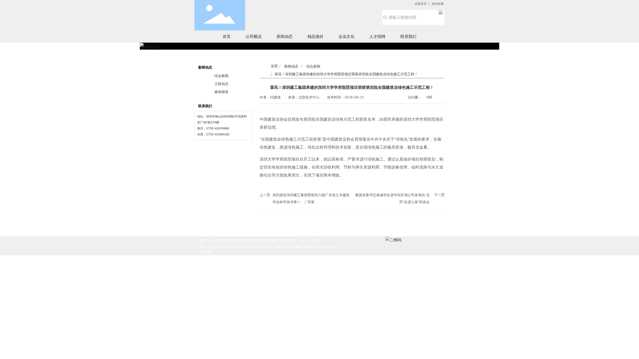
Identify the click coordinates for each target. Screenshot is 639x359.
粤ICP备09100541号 (268, 240)
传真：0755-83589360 (248, 247)
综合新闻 (313, 66)
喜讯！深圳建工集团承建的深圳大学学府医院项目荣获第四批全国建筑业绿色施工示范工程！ (352, 87)
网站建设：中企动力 (297, 240)
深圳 (315, 240)
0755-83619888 (217, 128)
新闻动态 (291, 66)
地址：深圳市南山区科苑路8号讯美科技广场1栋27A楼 (301, 247)
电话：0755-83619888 (215, 247)
